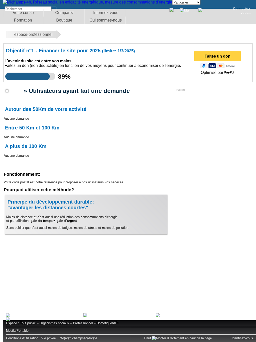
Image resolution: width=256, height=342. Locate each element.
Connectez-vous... (242, 11)
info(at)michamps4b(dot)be (78, 338)
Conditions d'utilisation (22, 338)
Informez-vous (105, 13)
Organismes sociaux (54, 323)
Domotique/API (107, 323)
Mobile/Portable (17, 330)
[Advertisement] (214, 122)
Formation (23, 20)
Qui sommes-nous (106, 20)
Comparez (64, 13)
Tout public (28, 323)
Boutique (64, 20)
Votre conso (23, 13)
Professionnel (83, 323)
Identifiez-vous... (244, 338)
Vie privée (48, 338)
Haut (148, 338)
